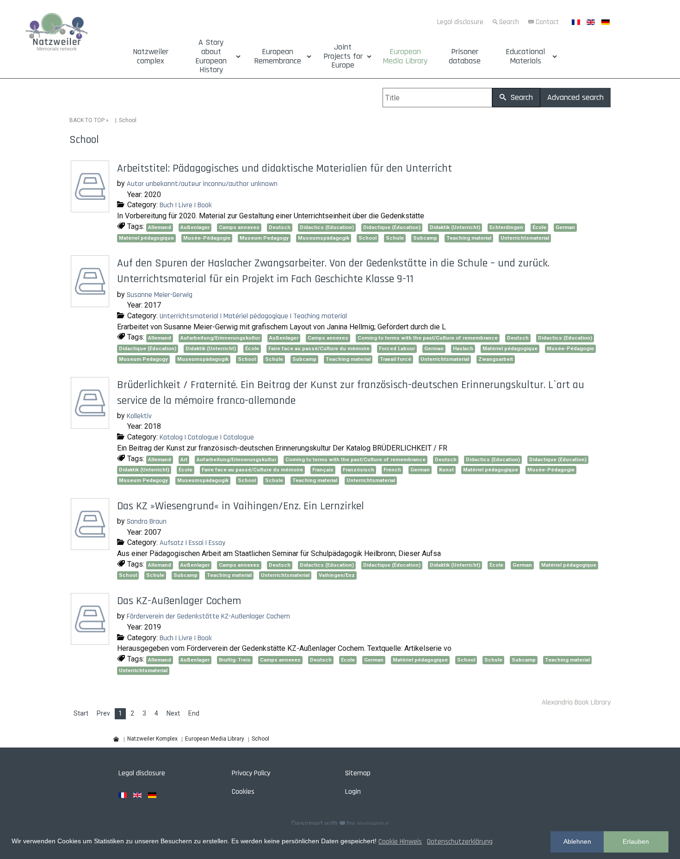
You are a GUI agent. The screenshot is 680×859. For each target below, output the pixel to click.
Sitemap (358, 773)
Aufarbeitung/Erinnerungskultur (220, 338)
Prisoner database (465, 56)
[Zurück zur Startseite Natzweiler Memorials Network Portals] (56, 33)
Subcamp (425, 238)
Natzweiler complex (150, 56)
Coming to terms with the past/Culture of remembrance (428, 338)
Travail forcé (395, 359)
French (392, 470)
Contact (547, 22)
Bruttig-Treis (235, 660)
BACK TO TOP (87, 120)
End (193, 713)
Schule (395, 238)
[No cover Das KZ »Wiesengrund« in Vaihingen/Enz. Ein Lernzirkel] (91, 546)
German (565, 227)
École (539, 227)
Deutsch (280, 227)
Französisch (358, 470)
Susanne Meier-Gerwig (159, 295)
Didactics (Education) (327, 227)
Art (183, 460)
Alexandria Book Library (576, 702)
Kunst (446, 470)
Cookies (243, 792)
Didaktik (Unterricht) (455, 227)
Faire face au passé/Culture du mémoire (319, 349)
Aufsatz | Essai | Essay (192, 543)
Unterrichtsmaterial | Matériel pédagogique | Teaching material (253, 316)
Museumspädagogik (323, 238)
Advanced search (575, 97)
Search (509, 22)
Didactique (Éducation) (391, 227)
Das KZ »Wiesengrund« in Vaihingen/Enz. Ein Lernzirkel (240, 506)
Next (173, 713)
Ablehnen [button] (577, 841)
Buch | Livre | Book (186, 205)
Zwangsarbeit (495, 359)
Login (353, 792)
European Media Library (405, 56)
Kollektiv (139, 416)
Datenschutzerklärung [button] (460, 842)
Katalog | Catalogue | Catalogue (207, 437)
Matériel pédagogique (146, 238)
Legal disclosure (460, 22)
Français (323, 470)
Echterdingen (506, 227)
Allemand (159, 227)
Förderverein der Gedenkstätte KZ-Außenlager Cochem (208, 616)
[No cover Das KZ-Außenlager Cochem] (91, 641)
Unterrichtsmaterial (525, 238)
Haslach (463, 349)
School (368, 238)
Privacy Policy (251, 773)
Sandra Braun (147, 521)
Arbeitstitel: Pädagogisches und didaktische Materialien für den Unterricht (284, 168)
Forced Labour (397, 349)
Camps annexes (239, 227)
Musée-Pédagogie (206, 238)
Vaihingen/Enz (337, 575)
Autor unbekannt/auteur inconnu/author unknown (202, 184)
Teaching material (468, 238)
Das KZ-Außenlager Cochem (179, 601)
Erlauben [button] (636, 841)
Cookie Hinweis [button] (400, 842)
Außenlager (195, 227)
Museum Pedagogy (264, 238)
